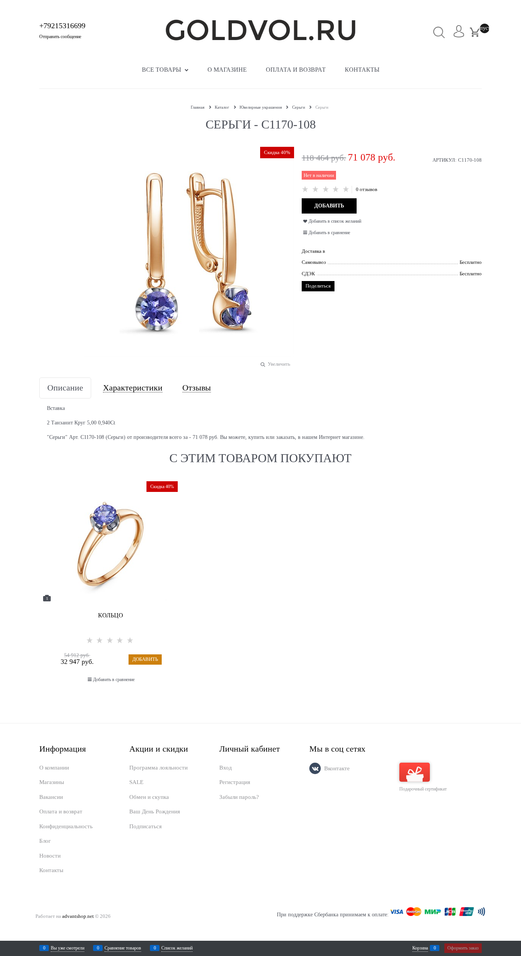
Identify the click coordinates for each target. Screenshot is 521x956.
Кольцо (110, 615)
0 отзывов (366, 189)
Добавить (145, 659)
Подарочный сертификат (423, 789)
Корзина (420, 948)
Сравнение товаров (123, 948)
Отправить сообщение (60, 36)
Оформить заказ (463, 948)
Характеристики (132, 388)
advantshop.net (78, 916)
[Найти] (439, 32)
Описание (65, 388)
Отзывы (196, 388)
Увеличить (279, 364)
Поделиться (318, 286)
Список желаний (177, 948)
